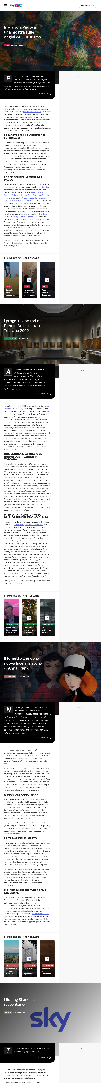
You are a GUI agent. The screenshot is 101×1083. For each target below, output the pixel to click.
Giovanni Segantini (30, 198)
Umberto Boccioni (37, 192)
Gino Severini (21, 195)
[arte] (17, 5)
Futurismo (8, 187)
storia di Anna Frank (40, 914)
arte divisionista (42, 187)
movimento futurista (32, 112)
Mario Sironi (9, 198)
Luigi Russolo (43, 195)
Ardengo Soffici (18, 217)
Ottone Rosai (32, 217)
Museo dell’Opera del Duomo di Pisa (28, 525)
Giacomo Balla (10, 195)
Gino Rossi (42, 214)
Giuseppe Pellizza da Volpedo (24, 200)
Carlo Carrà (32, 195)
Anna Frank (21, 758)
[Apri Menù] (7, 5)
